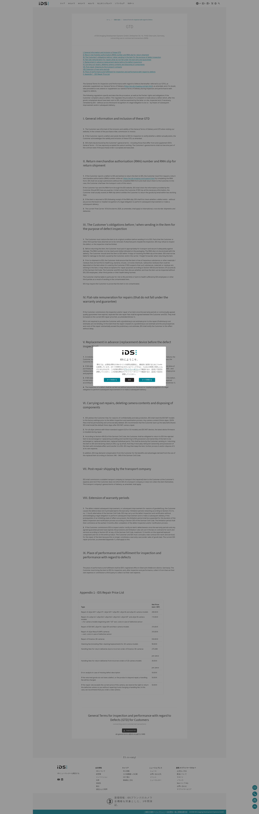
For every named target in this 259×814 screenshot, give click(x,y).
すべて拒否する (112, 380)
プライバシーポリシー (132, 369)
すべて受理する (147, 380)
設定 (129, 380)
